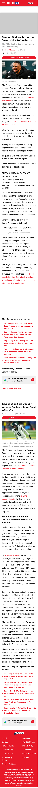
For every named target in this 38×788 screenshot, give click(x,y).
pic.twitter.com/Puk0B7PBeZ (14, 182)
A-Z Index (26, 757)
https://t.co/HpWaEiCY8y (12, 179)
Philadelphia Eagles (14, 388)
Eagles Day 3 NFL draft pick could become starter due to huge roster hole (19, 343)
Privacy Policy (7, 750)
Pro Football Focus (12, 555)
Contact (5, 742)
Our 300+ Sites (28, 742)
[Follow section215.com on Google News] (32, 379)
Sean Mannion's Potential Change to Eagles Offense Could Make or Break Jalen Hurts (20, 360)
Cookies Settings (9, 764)
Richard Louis (10, 414)
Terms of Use (28, 750)
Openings (26, 738)
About (4, 738)
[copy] (15, 53)
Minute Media (14, 769)
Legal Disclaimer (29, 753)
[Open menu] (3, 3)
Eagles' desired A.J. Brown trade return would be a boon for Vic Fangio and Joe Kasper (18, 334)
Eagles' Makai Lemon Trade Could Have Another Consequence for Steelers (19, 351)
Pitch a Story (27, 746)
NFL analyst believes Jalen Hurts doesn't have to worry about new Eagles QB (18, 326)
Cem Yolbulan (10, 50)
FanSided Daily (8, 746)
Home (4, 388)
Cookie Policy (7, 753)
